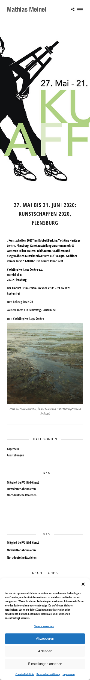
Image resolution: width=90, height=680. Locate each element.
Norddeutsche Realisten (21, 495)
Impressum (69, 674)
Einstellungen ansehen (45, 664)
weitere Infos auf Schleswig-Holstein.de (31, 310)
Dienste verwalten (44, 626)
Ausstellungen (15, 455)
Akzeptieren (45, 638)
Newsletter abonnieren (21, 489)
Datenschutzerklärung (48, 674)
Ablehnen (45, 651)
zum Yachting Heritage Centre (25, 318)
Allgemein (13, 449)
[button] (83, 584)
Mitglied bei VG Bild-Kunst (23, 482)
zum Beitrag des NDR (20, 301)
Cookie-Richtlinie (24, 674)
